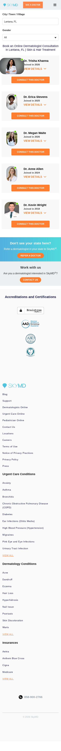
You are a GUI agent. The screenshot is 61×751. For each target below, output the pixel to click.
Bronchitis (8, 496)
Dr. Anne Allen (33, 169)
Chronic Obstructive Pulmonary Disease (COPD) (25, 505)
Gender (6, 30)
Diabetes (7, 514)
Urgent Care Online (13, 413)
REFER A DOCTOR (30, 255)
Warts (5, 627)
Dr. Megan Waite (35, 133)
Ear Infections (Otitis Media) (18, 521)
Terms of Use (10, 446)
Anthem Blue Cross (13, 658)
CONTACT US (30, 280)
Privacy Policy (10, 459)
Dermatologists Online (15, 407)
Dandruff (7, 579)
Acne (5, 572)
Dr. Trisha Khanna (36, 60)
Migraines (8, 534)
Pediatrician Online (13, 420)
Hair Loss (7, 593)
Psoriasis (7, 613)
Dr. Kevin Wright (35, 205)
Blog (4, 394)
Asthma (6, 489)
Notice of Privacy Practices (17, 453)
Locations (8, 433)
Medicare (7, 672)
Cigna (5, 665)
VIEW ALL (8, 555)
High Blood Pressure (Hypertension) (23, 528)
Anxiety (6, 483)
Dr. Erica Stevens (35, 97)
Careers (7, 440)
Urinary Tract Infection (15, 548)
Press (5, 466)
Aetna (5, 651)
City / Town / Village (13, 14)
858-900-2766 (32, 697)
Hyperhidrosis (10, 600)
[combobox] (30, 37)
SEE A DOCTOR (33, 5)
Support (6, 400)
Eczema (7, 586)
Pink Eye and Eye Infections (18, 541)
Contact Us (8, 427)
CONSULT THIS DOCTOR (30, 80)
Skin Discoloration (12, 620)
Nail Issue (8, 606)
